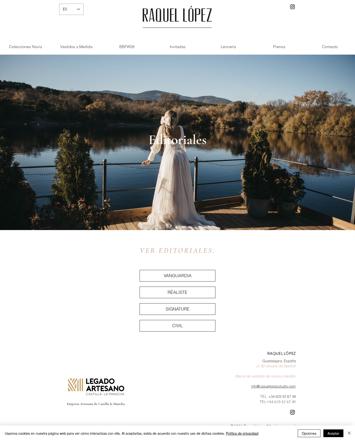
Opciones (309, 433)
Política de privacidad (242, 433)
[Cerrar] (349, 433)
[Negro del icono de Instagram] (292, 7)
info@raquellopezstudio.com (273, 386)
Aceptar (333, 433)
